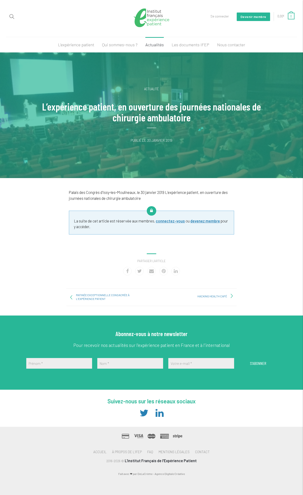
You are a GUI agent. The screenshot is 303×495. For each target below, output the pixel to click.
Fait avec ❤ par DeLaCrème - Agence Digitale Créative (151, 473)
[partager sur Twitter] (139, 271)
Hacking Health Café (212, 296)
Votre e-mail (181, 363)
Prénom (36, 363)
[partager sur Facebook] (127, 271)
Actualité (151, 89)
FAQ (150, 452)
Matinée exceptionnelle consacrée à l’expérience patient (102, 296)
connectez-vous (170, 220)
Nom (104, 363)
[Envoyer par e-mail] (151, 271)
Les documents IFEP (190, 44)
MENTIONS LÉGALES (174, 452)
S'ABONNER (258, 363)
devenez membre (205, 220)
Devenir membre (253, 17)
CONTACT (202, 452)
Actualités (154, 44)
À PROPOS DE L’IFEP (127, 452)
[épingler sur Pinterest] (163, 271)
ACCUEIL (100, 452)
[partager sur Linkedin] (175, 271)
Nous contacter (231, 44)
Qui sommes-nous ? (120, 44)
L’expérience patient (76, 44)
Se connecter (219, 16)
